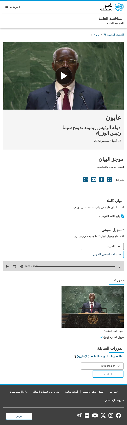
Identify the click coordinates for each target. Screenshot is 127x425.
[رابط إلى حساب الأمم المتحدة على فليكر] (87, 415)
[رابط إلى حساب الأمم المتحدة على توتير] (103, 416)
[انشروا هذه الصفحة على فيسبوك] (101, 179)
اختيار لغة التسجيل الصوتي (107, 254)
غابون (97, 34)
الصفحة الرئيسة (115, 34)
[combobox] (102, 246)
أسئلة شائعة (71, 391)
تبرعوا (19, 416)
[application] (63, 266)
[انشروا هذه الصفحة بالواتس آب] (85, 179)
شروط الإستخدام (114, 400)
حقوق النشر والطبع (93, 391)
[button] (7, 266)
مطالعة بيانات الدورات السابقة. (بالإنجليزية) (100, 356)
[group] (21, 266)
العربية (16, 7)
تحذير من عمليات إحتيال (46, 391)
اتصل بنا (114, 391)
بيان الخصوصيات (18, 391)
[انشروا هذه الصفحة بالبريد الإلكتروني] (93, 179)
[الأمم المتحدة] (112, 6)
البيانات (108, 374)
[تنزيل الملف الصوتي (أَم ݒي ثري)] (119, 267)
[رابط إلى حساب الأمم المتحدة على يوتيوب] (95, 415)
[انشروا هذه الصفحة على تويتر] (109, 179)
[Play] (63, 76)
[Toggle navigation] (6, 6)
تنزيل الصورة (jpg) (113, 337)
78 (105, 34)
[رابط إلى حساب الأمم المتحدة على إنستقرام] (110, 415)
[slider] (75, 266)
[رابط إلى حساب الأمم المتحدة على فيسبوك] (118, 415)
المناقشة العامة (111, 18)
